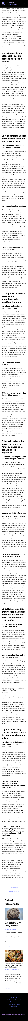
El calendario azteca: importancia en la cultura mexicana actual (13, 924)
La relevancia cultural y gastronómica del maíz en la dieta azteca (13, 965)
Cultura (7, 929)
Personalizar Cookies (14, 1004)
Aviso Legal (14, 997)
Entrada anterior (14, 887)
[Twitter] (14, 1017)
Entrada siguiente (14, 891)
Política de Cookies (14, 1002)
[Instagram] (16, 1017)
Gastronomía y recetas (15, 969)
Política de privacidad (14, 1000)
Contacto (14, 1006)
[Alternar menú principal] (25, 4)
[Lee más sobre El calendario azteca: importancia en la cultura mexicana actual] (14, 914)
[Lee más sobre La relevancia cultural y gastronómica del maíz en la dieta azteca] (14, 955)
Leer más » (8, 947)
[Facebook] (11, 1017)
